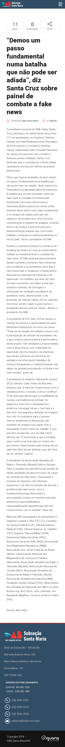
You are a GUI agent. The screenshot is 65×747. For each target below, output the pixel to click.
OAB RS (53, 121)
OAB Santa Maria (29, 121)
